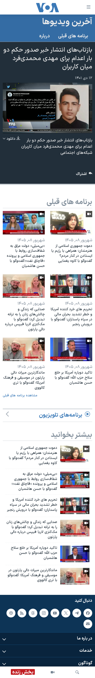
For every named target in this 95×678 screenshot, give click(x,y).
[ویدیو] (52, 672)
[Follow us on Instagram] (43, 613)
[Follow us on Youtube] (54, 613)
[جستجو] (77, 672)
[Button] (84, 175)
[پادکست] (10, 613)
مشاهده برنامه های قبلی (20, 395)
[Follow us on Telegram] (76, 613)
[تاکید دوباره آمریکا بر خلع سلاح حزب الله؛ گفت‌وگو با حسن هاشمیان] (71, 349)
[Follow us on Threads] (33, 613)
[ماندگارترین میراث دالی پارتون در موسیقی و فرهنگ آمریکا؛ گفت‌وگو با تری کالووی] (24, 349)
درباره (44, 36)
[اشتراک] (87, 624)
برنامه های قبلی (73, 36)
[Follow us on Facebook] (87, 613)
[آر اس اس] (22, 613)
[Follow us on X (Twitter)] (65, 613)
